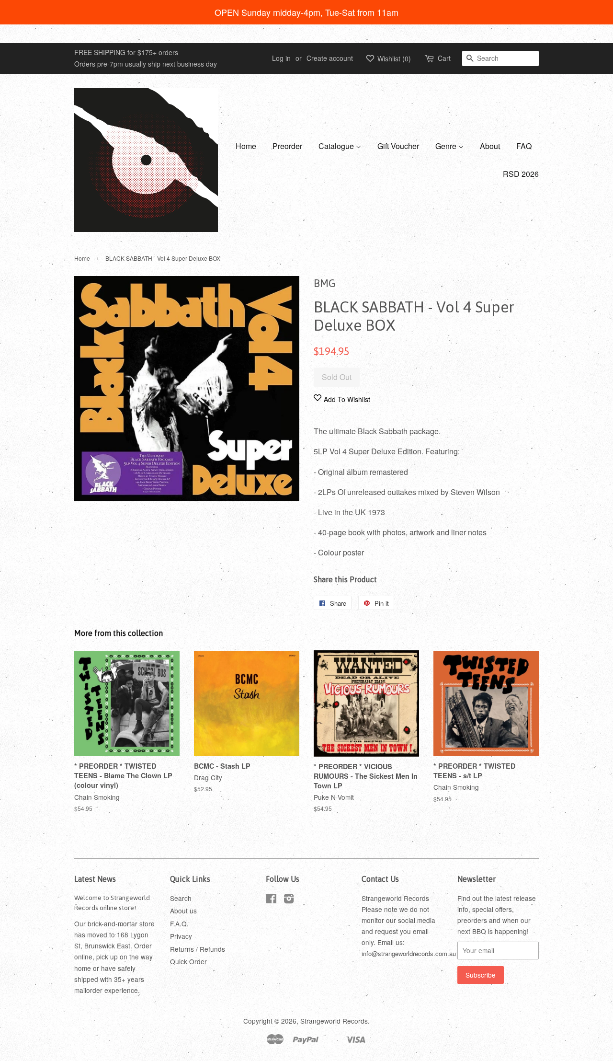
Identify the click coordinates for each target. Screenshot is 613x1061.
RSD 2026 (521, 173)
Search (181, 898)
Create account (329, 58)
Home (246, 145)
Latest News (95, 879)
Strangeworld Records (334, 1021)
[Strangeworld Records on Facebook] (271, 900)
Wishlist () (393, 58)
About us (183, 910)
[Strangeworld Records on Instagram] (289, 900)
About (490, 145)
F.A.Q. (179, 923)
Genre (446, 145)
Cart (444, 58)
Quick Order (188, 961)
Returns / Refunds (197, 949)
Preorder (287, 145)
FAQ (524, 145)
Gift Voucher (398, 145)
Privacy (181, 936)
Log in (281, 58)
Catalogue (337, 145)
